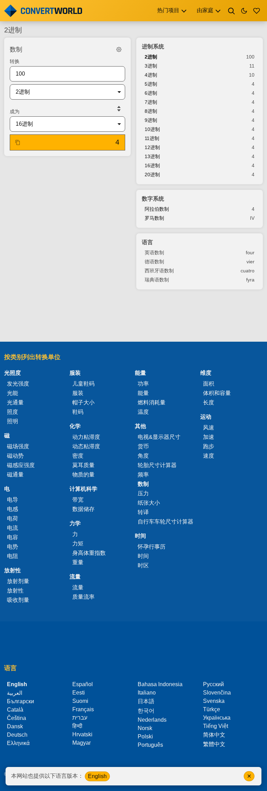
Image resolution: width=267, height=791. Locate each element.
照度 (12, 412)
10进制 (152, 129)
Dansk (15, 726)
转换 (14, 61)
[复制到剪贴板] (17, 142)
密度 (77, 456)
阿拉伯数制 (157, 209)
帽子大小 (83, 402)
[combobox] (62, 92)
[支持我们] (256, 11)
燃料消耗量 (151, 402)
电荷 (12, 518)
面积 (208, 384)
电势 (12, 547)
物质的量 (83, 475)
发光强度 (18, 384)
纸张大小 (149, 503)
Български (20, 701)
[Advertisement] (133, 316)
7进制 (151, 102)
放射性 (15, 591)
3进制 (151, 66)
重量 (77, 562)
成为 (14, 111)
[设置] (119, 49)
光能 (12, 393)
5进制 (151, 84)
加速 (208, 437)
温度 (143, 412)
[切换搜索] (231, 11)
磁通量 (15, 475)
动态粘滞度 (86, 446)
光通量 (15, 402)
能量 (143, 393)
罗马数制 (154, 218)
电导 (12, 500)
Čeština (16, 718)
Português (150, 745)
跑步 (208, 446)
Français (83, 709)
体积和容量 (217, 393)
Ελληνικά (18, 743)
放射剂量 (18, 581)
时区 (143, 565)
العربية (14, 693)
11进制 (152, 138)
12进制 (152, 147)
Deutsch (17, 735)
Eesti (78, 693)
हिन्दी (77, 726)
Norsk (145, 728)
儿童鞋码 (83, 384)
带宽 (77, 500)
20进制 (152, 174)
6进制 (151, 93)
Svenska (214, 701)
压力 (143, 493)
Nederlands (152, 720)
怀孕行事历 (151, 547)
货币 (143, 446)
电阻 (12, 556)
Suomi (80, 701)
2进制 (151, 57)
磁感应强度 (21, 465)
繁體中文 (214, 744)
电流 (12, 528)
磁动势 (15, 456)
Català (15, 710)
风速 (208, 428)
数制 (143, 484)
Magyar (81, 743)
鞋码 (77, 412)
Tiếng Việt (215, 726)
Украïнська (216, 718)
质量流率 (83, 597)
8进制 (151, 111)
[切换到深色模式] (244, 11)
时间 (143, 556)
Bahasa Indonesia (160, 684)
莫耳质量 (83, 465)
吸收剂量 (18, 600)
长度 (208, 402)
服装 (77, 393)
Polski (145, 736)
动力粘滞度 (86, 437)
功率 (143, 384)
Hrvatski (82, 734)
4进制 (151, 75)
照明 (12, 421)
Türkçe (211, 709)
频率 (143, 475)
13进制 (152, 156)
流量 (77, 587)
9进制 (151, 120)
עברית (79, 718)
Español (82, 684)
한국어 (146, 711)
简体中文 (214, 735)
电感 (12, 509)
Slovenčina (217, 693)
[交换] (119, 108)
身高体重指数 (89, 553)
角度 (143, 456)
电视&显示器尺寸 (159, 437)
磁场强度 (18, 446)
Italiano (147, 693)
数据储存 (83, 509)
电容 (12, 537)
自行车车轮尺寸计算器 (165, 522)
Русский (213, 684)
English (97, 776)
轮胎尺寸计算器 (157, 465)
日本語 (146, 701)
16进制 (152, 165)
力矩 (77, 543)
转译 (143, 512)
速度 (208, 456)
